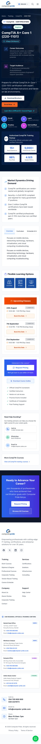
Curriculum (20, 231)
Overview (9, 231)
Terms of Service (26, 730)
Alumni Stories (7, 596)
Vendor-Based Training (10, 579)
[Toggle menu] (38, 4)
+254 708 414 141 (11, 648)
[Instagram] (21, 550)
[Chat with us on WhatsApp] (35, 738)
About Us (5, 592)
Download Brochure (14, 98)
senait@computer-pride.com (16, 685)
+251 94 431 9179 (11, 683)
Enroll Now (8, 104)
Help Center (26, 592)
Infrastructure (27, 571)
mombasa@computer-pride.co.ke (17, 650)
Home (4, 16)
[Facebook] (4, 550)
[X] (10, 550)
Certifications (26, 564)
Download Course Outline (22, 381)
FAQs (24, 596)
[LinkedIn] (15, 550)
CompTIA (19, 16)
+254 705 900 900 (12, 630)
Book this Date (19, 316)
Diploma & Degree (8, 567)
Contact (4, 604)
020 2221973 (14, 702)
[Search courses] (32, 4)
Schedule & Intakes (31, 231)
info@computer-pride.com (15, 633)
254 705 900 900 (15, 699)
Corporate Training (8, 575)
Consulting (26, 575)
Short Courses (7, 564)
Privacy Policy (13, 730)
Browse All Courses (20, 511)
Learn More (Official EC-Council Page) (18, 111)
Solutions (25, 567)
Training (10, 16)
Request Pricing (22, 368)
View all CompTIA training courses (16, 462)
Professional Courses (9, 571)
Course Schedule (7, 582)
